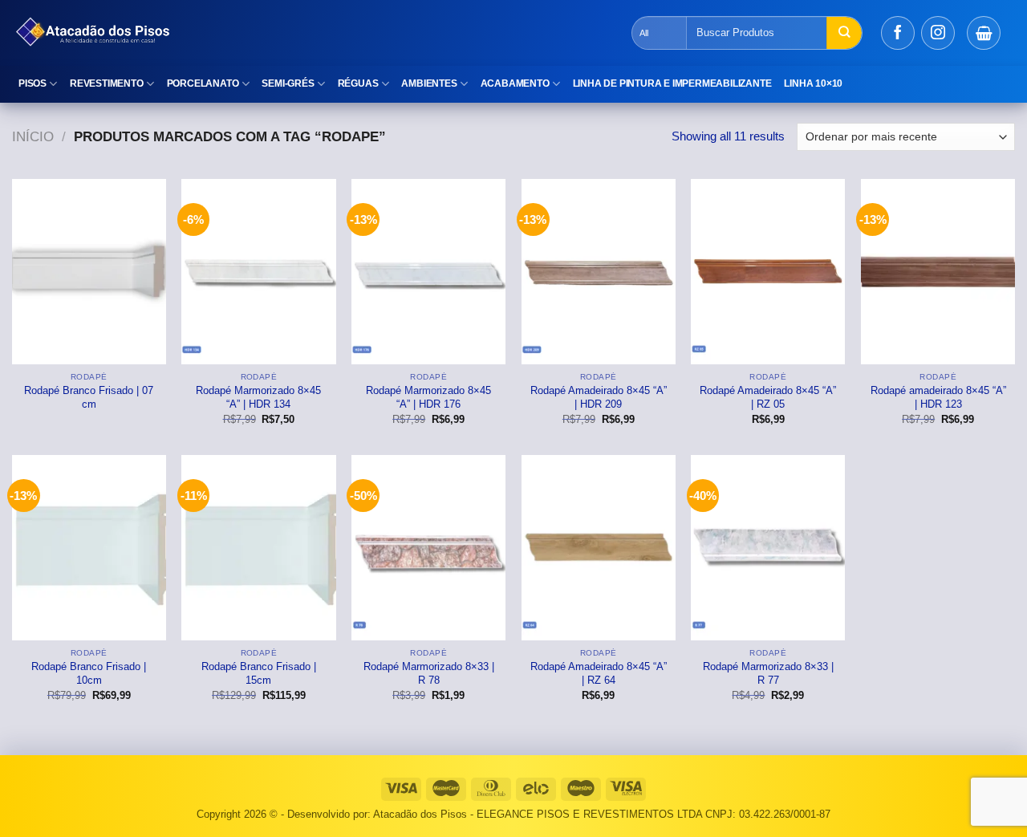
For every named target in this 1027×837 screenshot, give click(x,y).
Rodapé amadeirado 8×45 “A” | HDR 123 (938, 397)
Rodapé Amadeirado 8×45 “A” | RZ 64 (598, 673)
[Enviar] (844, 33)
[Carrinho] (984, 33)
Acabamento (515, 83)
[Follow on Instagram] (938, 33)
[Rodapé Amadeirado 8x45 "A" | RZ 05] (768, 271)
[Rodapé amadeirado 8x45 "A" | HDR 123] (938, 271)
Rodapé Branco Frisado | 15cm (258, 673)
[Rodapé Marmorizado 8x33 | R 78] (428, 547)
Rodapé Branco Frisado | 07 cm (88, 397)
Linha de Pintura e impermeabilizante (672, 83)
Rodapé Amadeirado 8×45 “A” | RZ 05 (768, 397)
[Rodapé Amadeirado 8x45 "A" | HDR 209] (599, 271)
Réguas (358, 83)
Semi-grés (288, 83)
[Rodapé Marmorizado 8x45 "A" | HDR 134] (258, 271)
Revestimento (107, 83)
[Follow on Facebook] (898, 33)
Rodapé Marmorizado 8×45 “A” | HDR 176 (428, 397)
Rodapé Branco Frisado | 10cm (88, 673)
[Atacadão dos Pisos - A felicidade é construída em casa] (293, 33)
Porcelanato (203, 83)
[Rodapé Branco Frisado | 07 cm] (89, 271)
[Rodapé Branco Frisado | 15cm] (258, 547)
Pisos (32, 83)
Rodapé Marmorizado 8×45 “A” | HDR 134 (258, 397)
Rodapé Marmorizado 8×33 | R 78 (428, 673)
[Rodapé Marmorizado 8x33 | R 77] (768, 547)
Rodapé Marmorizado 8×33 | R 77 (768, 673)
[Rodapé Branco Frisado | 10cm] (89, 547)
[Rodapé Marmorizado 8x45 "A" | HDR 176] (428, 271)
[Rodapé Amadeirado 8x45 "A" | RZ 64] (599, 547)
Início (33, 136)
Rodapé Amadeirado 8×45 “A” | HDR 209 (598, 397)
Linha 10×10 (813, 83)
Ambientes (429, 83)
